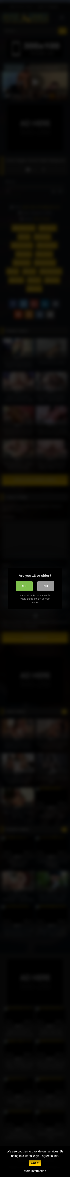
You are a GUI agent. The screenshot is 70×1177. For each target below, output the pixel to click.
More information (35, 1171)
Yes (24, 586)
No (45, 586)
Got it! (35, 1163)
